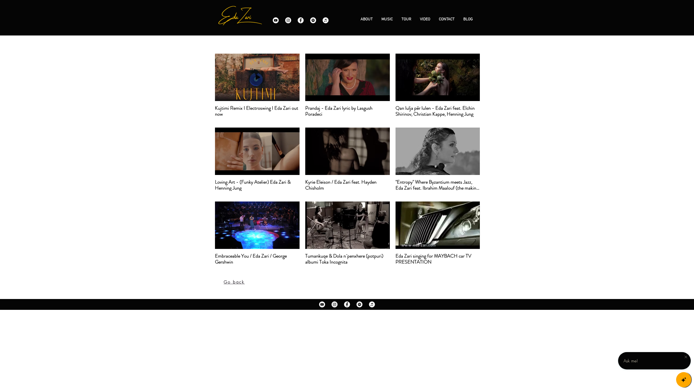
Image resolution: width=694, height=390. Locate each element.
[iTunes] (326, 20)
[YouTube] (276, 20)
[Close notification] (686, 357)
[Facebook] (301, 20)
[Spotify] (313, 20)
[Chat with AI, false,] (683, 379)
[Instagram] (288, 20)
